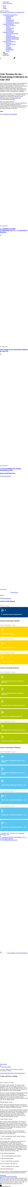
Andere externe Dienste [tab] (5, 1138)
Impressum (21, 833)
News (4, 7)
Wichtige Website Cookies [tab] (6, 1102)
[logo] (12, 12)
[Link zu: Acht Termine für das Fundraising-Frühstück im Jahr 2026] (3, 235)
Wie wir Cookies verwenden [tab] (6, 1082)
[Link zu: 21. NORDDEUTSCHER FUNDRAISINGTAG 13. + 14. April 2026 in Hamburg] (14, 114)
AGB (8, 834)
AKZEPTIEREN (4, 1073)
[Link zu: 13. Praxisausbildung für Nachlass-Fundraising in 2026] (3, 354)
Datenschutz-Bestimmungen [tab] (6, 1169)
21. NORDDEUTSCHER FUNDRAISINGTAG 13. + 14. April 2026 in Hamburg (13, 230)
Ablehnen (14, 1176)
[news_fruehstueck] (7, 58)
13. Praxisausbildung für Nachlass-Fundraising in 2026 (10, 469)
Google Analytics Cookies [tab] (6, 1119)
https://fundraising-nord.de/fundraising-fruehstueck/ (10, 98)
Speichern (10, 1176)
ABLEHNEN (21, 1073)
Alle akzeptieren (4, 1176)
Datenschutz (3, 834)
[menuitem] (15, 5)
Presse (4, 5)
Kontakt (5, 8)
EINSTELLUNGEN (13, 1073)
